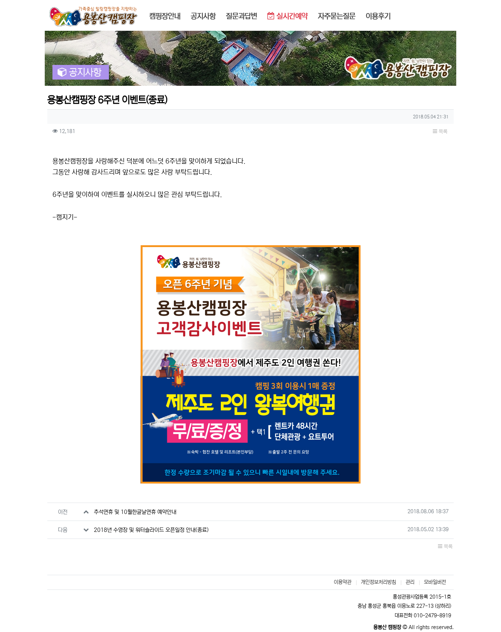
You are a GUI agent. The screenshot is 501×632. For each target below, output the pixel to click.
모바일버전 (435, 582)
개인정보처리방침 (378, 582)
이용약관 (342, 582)
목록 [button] (442, 132)
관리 (410, 582)
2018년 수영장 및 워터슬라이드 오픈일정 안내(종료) (151, 530)
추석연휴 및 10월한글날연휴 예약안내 (135, 512)
